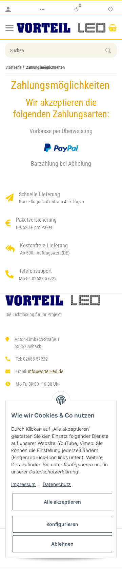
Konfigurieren (62, 524)
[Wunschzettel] (110, 9)
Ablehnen (62, 544)
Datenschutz (57, 484)
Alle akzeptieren (62, 502)
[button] (42, 9)
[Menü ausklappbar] (9, 28)
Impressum (23, 484)
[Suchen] (111, 50)
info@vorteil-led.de (45, 371)
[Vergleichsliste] (76, 9)
